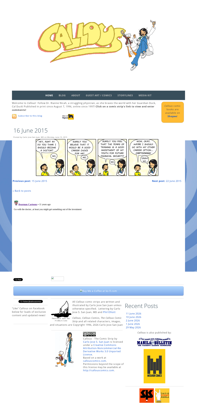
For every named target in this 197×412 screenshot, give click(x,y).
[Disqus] (97, 235)
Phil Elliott (109, 312)
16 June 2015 (30, 130)
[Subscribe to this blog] (14, 116)
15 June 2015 (30, 181)
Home (49, 95)
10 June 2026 (133, 317)
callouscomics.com (94, 360)
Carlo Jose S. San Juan (96, 341)
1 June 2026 (133, 324)
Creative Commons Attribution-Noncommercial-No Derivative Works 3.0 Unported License (102, 349)
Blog (62, 95)
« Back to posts (22, 190)
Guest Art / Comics (99, 95)
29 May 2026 (133, 327)
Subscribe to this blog (30, 115)
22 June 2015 (166, 181)
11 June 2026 (133, 313)
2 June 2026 (133, 320)
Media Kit (145, 95)
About (75, 95)
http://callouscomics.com (98, 370)
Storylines (125, 95)
